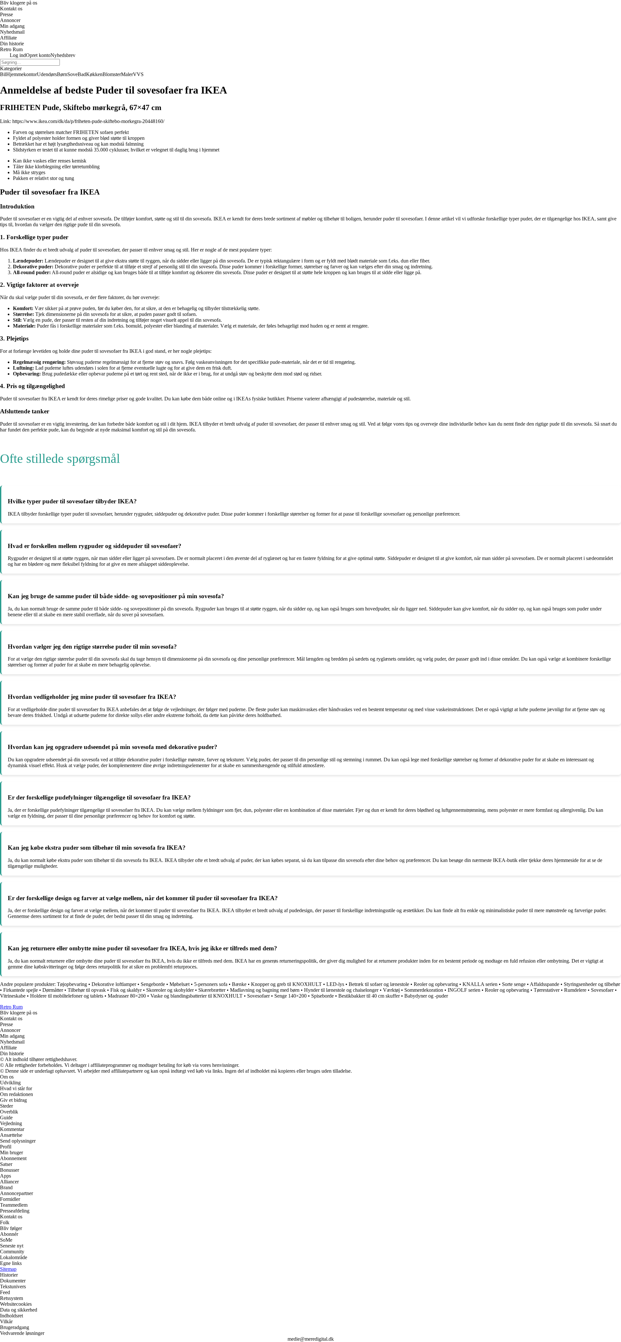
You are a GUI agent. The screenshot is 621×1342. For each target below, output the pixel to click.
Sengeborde (153, 984)
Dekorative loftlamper (114, 984)
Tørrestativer (547, 990)
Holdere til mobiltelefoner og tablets (66, 996)
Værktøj (391, 990)
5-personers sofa (210, 984)
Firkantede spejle (20, 990)
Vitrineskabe (13, 996)
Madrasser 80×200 (127, 996)
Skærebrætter (211, 990)
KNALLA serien (480, 984)
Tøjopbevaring (72, 984)
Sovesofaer (602, 990)
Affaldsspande (544, 984)
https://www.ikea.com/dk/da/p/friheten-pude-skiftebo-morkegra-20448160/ (88, 121)
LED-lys (335, 984)
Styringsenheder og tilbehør (592, 984)
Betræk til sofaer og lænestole (379, 984)
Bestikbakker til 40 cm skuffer (369, 996)
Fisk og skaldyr (126, 990)
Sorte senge (514, 984)
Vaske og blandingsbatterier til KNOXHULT (196, 996)
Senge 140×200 (290, 996)
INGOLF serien (464, 990)
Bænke (239, 984)
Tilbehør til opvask (87, 990)
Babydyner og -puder (426, 996)
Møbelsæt (179, 984)
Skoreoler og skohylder (170, 990)
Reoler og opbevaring (436, 984)
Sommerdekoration (423, 990)
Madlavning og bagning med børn (265, 990)
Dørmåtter (52, 990)
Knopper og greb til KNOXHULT (286, 984)
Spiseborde (322, 996)
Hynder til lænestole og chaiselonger (341, 990)
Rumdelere (575, 990)
